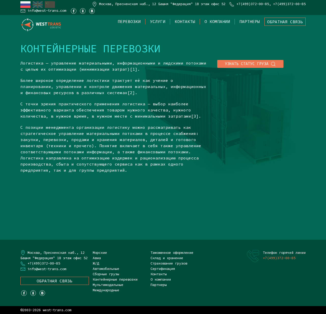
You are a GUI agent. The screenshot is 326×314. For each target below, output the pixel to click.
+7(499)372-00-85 (252, 4)
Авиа (97, 258)
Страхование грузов (169, 263)
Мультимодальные (108, 284)
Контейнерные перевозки (115, 279)
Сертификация (163, 268)
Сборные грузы (106, 274)
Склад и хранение (167, 258)
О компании (217, 21)
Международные (106, 290)
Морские (100, 252)
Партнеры (249, 21)
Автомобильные (106, 268)
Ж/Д (96, 263)
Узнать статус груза (248, 63)
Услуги (157, 21)
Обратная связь (285, 21)
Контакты (185, 21)
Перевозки (129, 21)
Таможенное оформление (172, 252)
